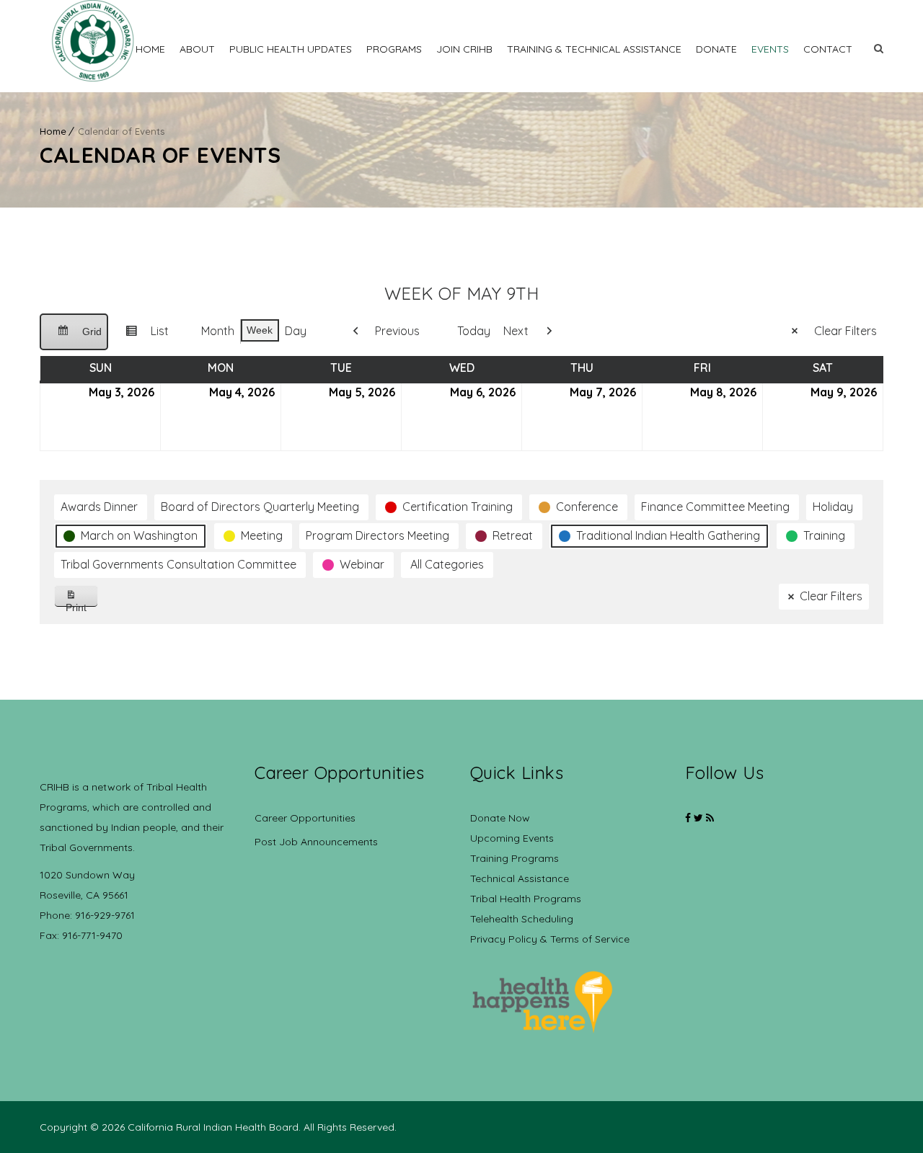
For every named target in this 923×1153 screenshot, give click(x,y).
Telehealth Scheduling (521, 918)
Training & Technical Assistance (594, 49)
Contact (827, 49)
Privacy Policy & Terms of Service (550, 938)
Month (217, 331)
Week (260, 330)
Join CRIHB (464, 49)
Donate (716, 49)
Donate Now (500, 817)
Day (295, 331)
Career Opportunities (305, 817)
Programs (394, 49)
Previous (397, 331)
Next (516, 331)
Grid (73, 338)
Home (150, 49)
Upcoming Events (512, 838)
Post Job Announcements (316, 841)
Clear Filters (845, 331)
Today (473, 331)
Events (770, 49)
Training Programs (514, 858)
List (141, 337)
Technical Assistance (519, 878)
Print (82, 604)
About (197, 49)
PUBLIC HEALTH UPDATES (290, 49)
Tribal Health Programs (525, 898)
